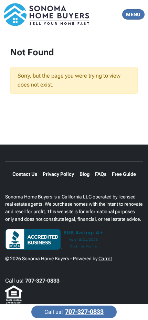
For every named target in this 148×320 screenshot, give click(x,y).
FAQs (100, 174)
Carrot (105, 258)
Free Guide (124, 174)
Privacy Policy (58, 174)
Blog (84, 174)
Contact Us (24, 174)
